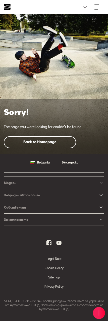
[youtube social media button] (59, 243)
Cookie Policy (54, 268)
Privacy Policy (54, 286)
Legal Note (54, 258)
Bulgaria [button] (43, 162)
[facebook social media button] (49, 243)
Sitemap (54, 277)
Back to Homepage (40, 142)
